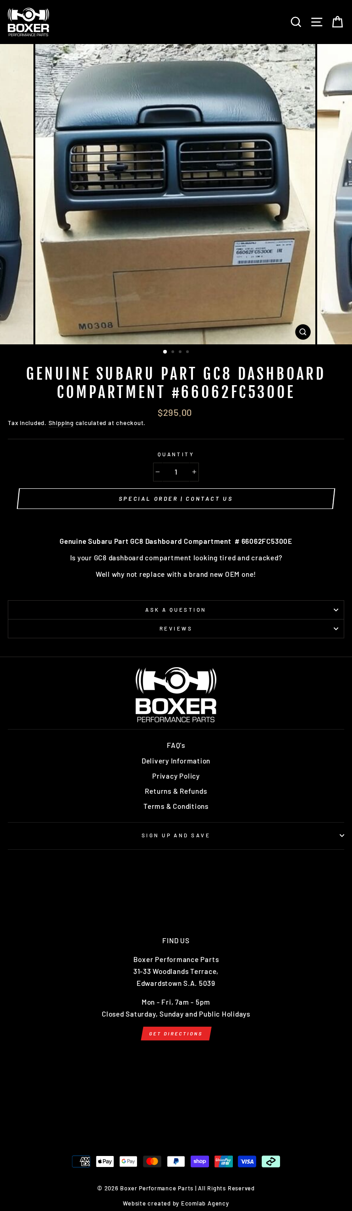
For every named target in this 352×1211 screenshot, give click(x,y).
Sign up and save (176, 835)
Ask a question (175, 610)
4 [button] (188, 352)
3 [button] (181, 352)
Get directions (175, 1033)
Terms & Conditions (176, 806)
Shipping (61, 422)
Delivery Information (176, 761)
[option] (176, 194)
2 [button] (173, 352)
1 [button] (165, 352)
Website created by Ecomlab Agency (176, 1203)
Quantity (176, 454)
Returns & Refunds (176, 791)
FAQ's (176, 745)
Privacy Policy (176, 776)
